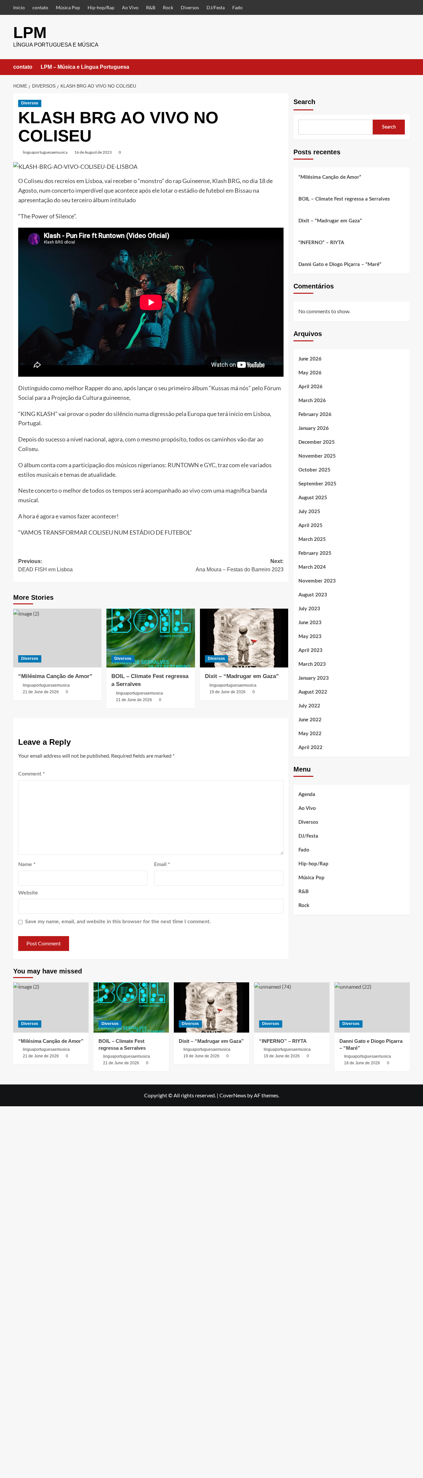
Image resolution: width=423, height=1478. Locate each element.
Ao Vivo (130, 7)
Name (27, 864)
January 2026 (313, 428)
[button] (406, 67)
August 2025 (312, 497)
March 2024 (312, 567)
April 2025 (310, 525)
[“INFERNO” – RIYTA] (291, 1007)
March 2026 (312, 400)
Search (304, 101)
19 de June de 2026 (228, 692)
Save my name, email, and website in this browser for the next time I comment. (118, 921)
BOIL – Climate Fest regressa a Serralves (344, 199)
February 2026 (314, 414)
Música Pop (68, 7)
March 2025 (312, 539)
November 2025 (317, 456)
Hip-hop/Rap (101, 7)
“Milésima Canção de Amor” (55, 676)
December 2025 (316, 442)
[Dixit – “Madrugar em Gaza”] (244, 638)
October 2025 (314, 470)
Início (19, 7)
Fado (237, 7)
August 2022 (312, 692)
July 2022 (309, 705)
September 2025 (317, 483)
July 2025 (309, 511)
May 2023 (310, 636)
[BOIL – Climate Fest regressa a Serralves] (150, 638)
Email (162, 864)
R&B (150, 7)
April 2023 (310, 650)
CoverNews (232, 1095)
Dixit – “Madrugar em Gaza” (242, 676)
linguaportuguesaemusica (45, 152)
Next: (239, 565)
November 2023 (317, 581)
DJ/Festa (216, 7)
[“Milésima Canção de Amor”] (57, 638)
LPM (30, 32)
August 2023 (312, 594)
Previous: (45, 565)
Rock (168, 7)
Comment (31, 774)
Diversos (190, 7)
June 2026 (310, 359)
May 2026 (310, 372)
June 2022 (310, 719)
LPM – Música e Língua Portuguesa (85, 67)
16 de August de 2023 (93, 152)
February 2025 (314, 553)
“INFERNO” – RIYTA (321, 242)
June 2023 (310, 622)
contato (40, 7)
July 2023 (309, 608)
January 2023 (313, 678)
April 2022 (310, 747)
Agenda (306, 794)
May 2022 (310, 733)
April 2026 (310, 386)
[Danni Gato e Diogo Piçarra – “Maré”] (372, 1007)
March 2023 (312, 664)
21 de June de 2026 (41, 692)
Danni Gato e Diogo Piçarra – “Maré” (339, 264)
